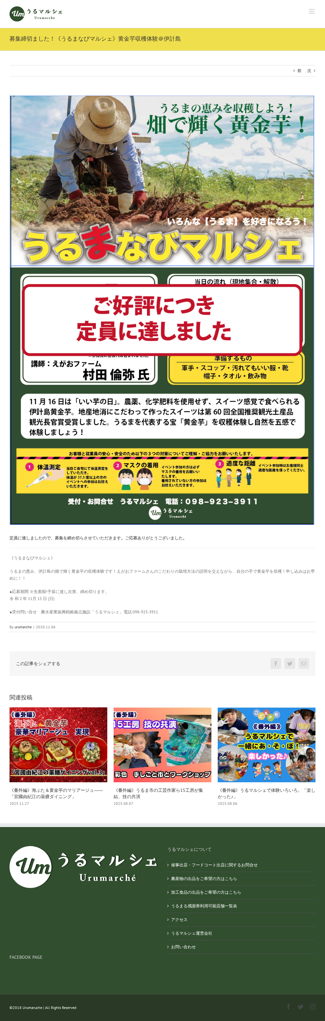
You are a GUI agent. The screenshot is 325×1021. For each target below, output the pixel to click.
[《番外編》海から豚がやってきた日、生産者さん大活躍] (266, 744)
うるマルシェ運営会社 (191, 933)
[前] (14, 757)
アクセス (179, 919)
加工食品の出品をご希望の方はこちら (206, 892)
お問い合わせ (183, 947)
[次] (310, 757)
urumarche (23, 626)
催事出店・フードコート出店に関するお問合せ (214, 865)
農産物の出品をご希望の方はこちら (204, 878)
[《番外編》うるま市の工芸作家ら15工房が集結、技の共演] (58, 744)
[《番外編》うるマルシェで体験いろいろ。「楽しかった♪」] (162, 744)
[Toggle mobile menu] (312, 11)
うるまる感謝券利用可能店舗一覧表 (204, 906)
